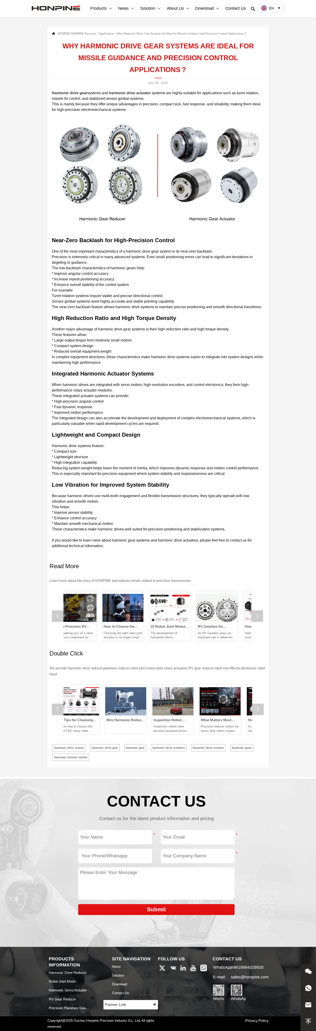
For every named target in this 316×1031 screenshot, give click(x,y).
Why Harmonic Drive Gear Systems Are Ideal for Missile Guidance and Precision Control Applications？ (182, 33)
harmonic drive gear (105, 747)
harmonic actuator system (70, 757)
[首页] (56, 7)
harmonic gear (135, 747)
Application (106, 33)
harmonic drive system (69, 747)
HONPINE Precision (83, 33)
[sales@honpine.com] (308, 1006)
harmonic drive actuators (168, 747)
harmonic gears (242, 747)
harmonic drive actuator (208, 747)
